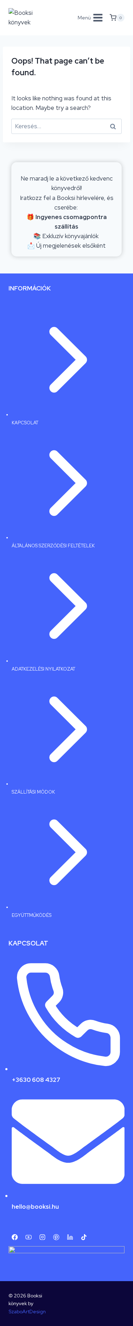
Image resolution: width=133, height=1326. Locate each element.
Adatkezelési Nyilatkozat (43, 669)
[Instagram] (42, 1237)
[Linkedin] (70, 1237)
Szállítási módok (33, 792)
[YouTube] (28, 1237)
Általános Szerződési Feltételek (53, 546)
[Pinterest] (56, 1237)
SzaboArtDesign (27, 1311)
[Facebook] (15, 1237)
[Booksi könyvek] (30, 17)
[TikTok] (84, 1237)
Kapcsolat (25, 423)
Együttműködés (31, 915)
